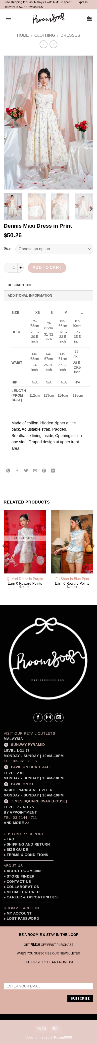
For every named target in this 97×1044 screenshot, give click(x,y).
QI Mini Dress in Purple (25, 579)
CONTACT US (19, 882)
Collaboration (23, 887)
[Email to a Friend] (35, 471)
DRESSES (70, 35)
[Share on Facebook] (17, 471)
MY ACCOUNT (19, 913)
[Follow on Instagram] (48, 717)
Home (23, 35)
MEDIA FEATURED (22, 892)
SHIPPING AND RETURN (28, 844)
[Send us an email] (59, 717)
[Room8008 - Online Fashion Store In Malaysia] (48, 18)
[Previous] (11, 122)
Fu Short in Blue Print (72, 579)
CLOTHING (44, 35)
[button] (8, 18)
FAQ (9, 839)
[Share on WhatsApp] (8, 471)
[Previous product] (53, 44)
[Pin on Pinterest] (44, 471)
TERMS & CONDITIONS (26, 855)
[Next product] (43, 44)
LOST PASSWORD (23, 918)
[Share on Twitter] (26, 471)
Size (7, 248)
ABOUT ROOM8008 (24, 871)
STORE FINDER (21, 876)
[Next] (85, 122)
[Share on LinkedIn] (53, 471)
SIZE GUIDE (16, 850)
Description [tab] (19, 285)
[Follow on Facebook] (38, 717)
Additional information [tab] (30, 295)
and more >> (16, 823)
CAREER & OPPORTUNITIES (32, 897)
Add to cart (47, 267)
